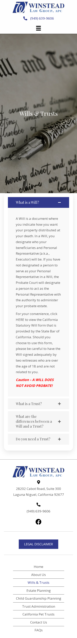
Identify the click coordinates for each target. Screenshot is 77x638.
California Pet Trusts (38, 614)
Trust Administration (38, 606)
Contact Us (38, 622)
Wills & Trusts (38, 582)
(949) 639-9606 (42, 18)
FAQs (39, 630)
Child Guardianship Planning (38, 598)
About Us (38, 574)
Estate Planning (38, 590)
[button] (38, 522)
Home (38, 566)
